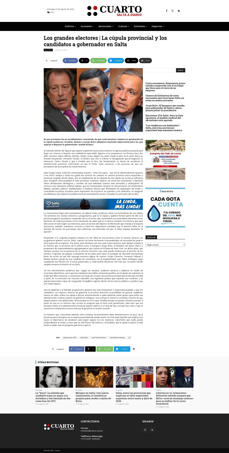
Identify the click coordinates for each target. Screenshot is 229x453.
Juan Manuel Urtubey (117, 338)
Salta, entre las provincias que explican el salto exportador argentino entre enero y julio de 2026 (134, 397)
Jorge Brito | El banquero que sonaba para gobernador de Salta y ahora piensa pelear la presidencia (165, 108)
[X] (172, 11)
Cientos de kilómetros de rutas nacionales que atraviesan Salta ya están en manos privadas (165, 98)
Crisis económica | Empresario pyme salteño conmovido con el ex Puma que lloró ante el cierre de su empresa (165, 87)
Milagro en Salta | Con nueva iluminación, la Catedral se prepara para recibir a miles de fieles (93, 397)
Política (48, 50)
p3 (129, 338)
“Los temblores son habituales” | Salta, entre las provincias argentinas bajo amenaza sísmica (164, 128)
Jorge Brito (84, 338)
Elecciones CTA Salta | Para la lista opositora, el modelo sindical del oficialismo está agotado (164, 118)
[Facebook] (166, 11)
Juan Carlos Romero (98, 338)
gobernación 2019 (69, 338)
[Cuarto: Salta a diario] (114, 11)
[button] (179, 11)
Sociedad (39, 390)
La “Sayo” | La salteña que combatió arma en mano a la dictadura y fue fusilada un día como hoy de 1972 (53, 397)
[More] (134, 349)
